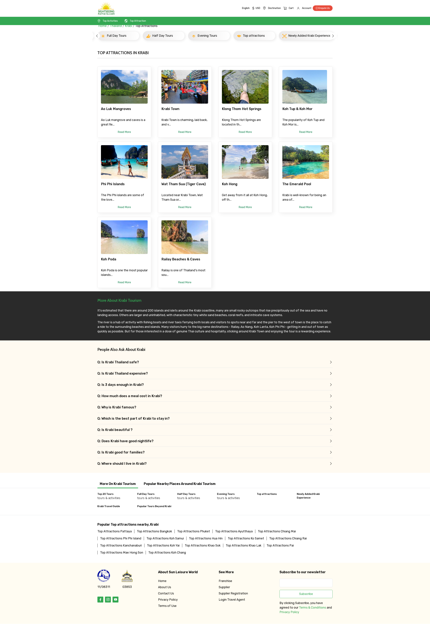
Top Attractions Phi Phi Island (120, 538)
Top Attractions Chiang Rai (288, 538)
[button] (97, 36)
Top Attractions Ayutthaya (234, 531)
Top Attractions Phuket (193, 531)
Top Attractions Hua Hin (206, 538)
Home (102, 26)
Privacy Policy (168, 599)
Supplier (224, 587)
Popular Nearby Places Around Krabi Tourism (180, 484)
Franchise (225, 581)
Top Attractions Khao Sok (203, 545)
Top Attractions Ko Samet (246, 538)
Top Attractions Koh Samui (165, 538)
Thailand (116, 26)
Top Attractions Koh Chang (167, 552)
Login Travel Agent (232, 599)
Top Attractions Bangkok (154, 531)
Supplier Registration (233, 593)
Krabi (128, 26)
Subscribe (306, 594)
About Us (164, 587)
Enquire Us (324, 8)
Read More (124, 132)
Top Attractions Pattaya (114, 531)
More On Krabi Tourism (118, 484)
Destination (274, 8)
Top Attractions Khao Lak (243, 545)
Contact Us (166, 593)
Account (306, 8)
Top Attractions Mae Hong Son (121, 552)
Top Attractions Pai (280, 545)
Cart (291, 8)
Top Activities (110, 21)
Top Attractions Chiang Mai (277, 531)
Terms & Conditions (312, 607)
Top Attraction (138, 21)
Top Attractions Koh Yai (163, 545)
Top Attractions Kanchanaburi (121, 545)
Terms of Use (167, 606)
